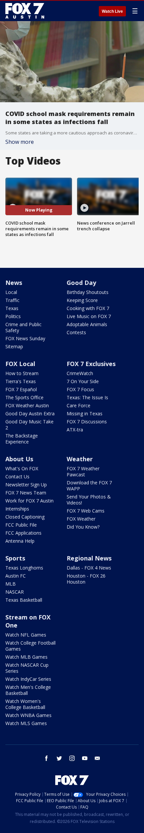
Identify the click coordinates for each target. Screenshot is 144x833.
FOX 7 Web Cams (85, 511)
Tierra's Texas (20, 381)
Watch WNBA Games (28, 715)
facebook (46, 758)
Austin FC (15, 576)
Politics (13, 316)
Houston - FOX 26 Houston (86, 579)
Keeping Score (82, 300)
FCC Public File (21, 525)
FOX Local (20, 364)
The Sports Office (24, 397)
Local (11, 292)
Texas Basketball (23, 600)
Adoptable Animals (87, 324)
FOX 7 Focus (80, 389)
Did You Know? (83, 527)
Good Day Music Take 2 (29, 424)
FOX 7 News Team (25, 492)
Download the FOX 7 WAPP (89, 485)
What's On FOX (21, 468)
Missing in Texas (84, 413)
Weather (80, 459)
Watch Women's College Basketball (25, 704)
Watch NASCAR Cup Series (27, 668)
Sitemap (14, 346)
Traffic (12, 300)
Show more (19, 141)
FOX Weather (81, 519)
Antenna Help (19, 541)
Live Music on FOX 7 (89, 316)
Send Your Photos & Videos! (89, 499)
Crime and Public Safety (23, 327)
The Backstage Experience (21, 438)
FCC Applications (23, 533)
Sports (15, 558)
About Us (19, 459)
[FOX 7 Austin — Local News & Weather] (24, 11)
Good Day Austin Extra (30, 413)
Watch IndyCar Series (28, 679)
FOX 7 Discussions (87, 421)
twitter (59, 758)
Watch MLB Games (26, 657)
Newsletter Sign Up (26, 484)
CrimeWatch (80, 373)
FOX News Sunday (25, 338)
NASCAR (14, 592)
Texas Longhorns (24, 567)
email (97, 758)
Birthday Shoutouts (88, 292)
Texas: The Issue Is (87, 397)
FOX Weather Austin (27, 405)
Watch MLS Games (26, 723)
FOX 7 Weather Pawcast (83, 471)
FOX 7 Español (21, 389)
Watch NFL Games (25, 635)
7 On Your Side (83, 381)
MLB (10, 584)
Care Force (78, 405)
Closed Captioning (25, 517)
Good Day (81, 283)
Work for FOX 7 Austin (29, 500)
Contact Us (17, 476)
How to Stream (22, 373)
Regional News (89, 558)
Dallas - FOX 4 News (89, 567)
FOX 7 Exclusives (91, 364)
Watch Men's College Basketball (28, 690)
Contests (76, 332)
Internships (17, 508)
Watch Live (112, 11)
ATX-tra (75, 429)
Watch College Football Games (30, 646)
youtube (84, 758)
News (13, 283)
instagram (72, 758)
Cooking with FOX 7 (88, 308)
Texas (11, 308)
